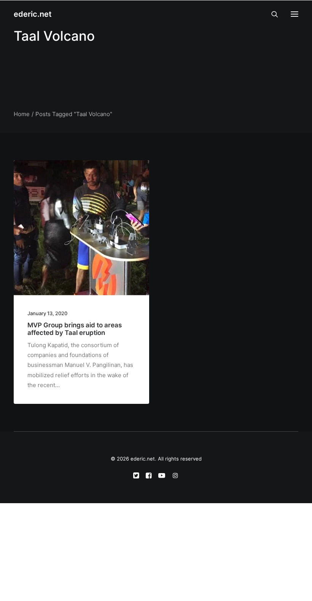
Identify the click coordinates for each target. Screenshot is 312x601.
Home (22, 114)
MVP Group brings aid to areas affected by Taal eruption (74, 328)
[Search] (271, 14)
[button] (294, 14)
